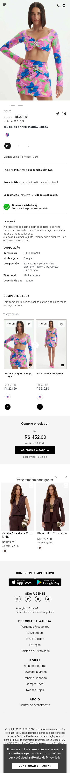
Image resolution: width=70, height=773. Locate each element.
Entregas (35, 645)
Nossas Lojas (35, 690)
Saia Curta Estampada (50, 373)
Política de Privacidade (35, 651)
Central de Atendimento (35, 705)
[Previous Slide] (56, 477)
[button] (59, 112)
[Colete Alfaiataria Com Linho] (17, 518)
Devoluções (35, 633)
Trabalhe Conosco (35, 678)
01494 (7, 397)
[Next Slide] (66, 477)
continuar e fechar (35, 766)
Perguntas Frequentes (35, 627)
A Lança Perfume (35, 666)
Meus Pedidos (35, 639)
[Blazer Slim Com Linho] (52, 517)
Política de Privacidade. (46, 758)
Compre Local (35, 684)
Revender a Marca (35, 672)
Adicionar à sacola (35, 450)
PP (7, 407)
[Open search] (59, 6)
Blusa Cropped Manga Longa (18, 375)
